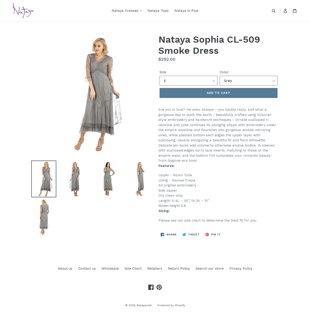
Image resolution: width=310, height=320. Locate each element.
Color (224, 72)
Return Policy (179, 268)
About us (65, 268)
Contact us (87, 268)
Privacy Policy (240, 268)
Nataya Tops (158, 11)
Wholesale (110, 268)
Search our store (210, 268)
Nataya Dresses (126, 11)
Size (163, 72)
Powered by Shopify (171, 305)
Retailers (154, 268)
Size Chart (133, 268)
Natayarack (144, 305)
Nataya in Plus (186, 11)
